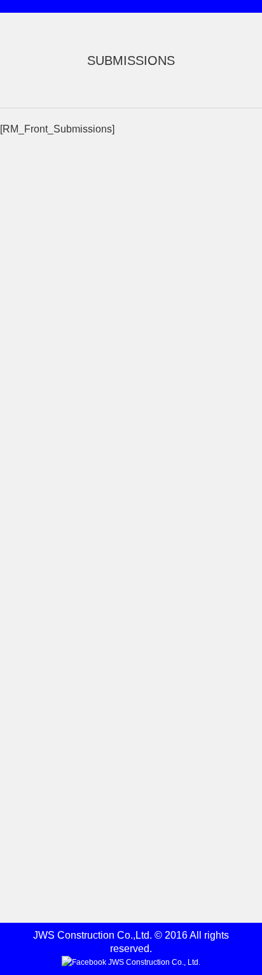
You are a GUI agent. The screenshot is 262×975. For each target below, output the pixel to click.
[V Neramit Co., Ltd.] (118, 376)
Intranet (21, 678)
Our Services (34, 527)
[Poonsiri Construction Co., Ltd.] (118, 223)
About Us (26, 427)
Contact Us (30, 844)
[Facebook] (131, 962)
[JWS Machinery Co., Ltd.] (118, 325)
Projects (23, 562)
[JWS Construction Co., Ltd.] (118, 274)
